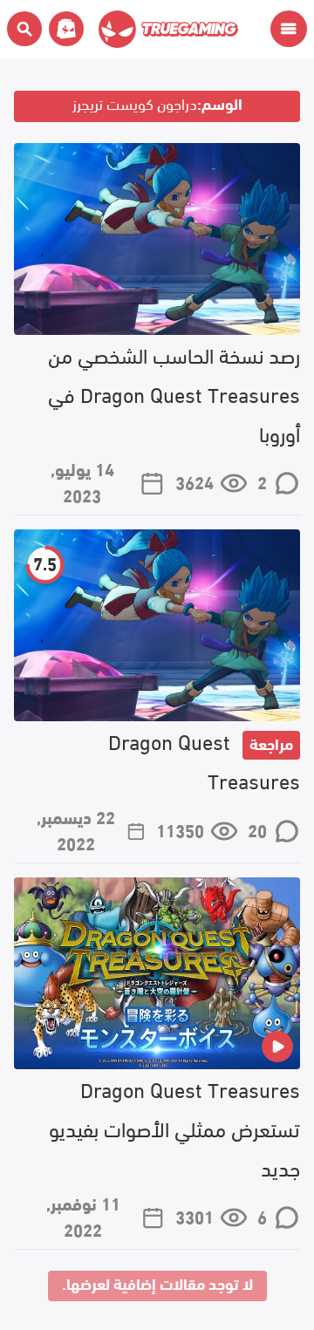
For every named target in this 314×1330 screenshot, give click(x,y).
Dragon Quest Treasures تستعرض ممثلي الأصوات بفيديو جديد (174, 1127)
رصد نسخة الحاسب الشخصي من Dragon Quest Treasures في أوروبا (174, 392)
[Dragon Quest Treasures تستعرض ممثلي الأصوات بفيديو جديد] (157, 973)
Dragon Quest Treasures (204, 760)
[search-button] (24, 28)
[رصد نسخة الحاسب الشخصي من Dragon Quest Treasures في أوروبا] (157, 239)
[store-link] (63, 28)
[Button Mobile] (288, 28)
